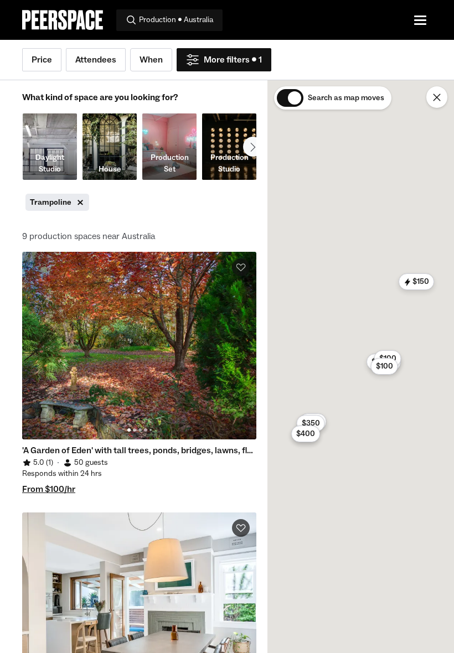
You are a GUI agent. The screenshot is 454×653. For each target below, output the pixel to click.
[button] (310, 423)
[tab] (129, 430)
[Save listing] (241, 267)
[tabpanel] (139, 345)
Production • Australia (176, 20)
